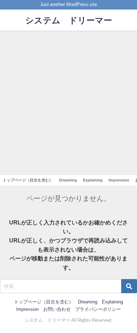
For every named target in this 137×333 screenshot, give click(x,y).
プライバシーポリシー (98, 309)
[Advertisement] (68, 103)
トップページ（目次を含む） (28, 180)
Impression (119, 180)
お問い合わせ (57, 309)
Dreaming (68, 180)
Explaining (93, 180)
